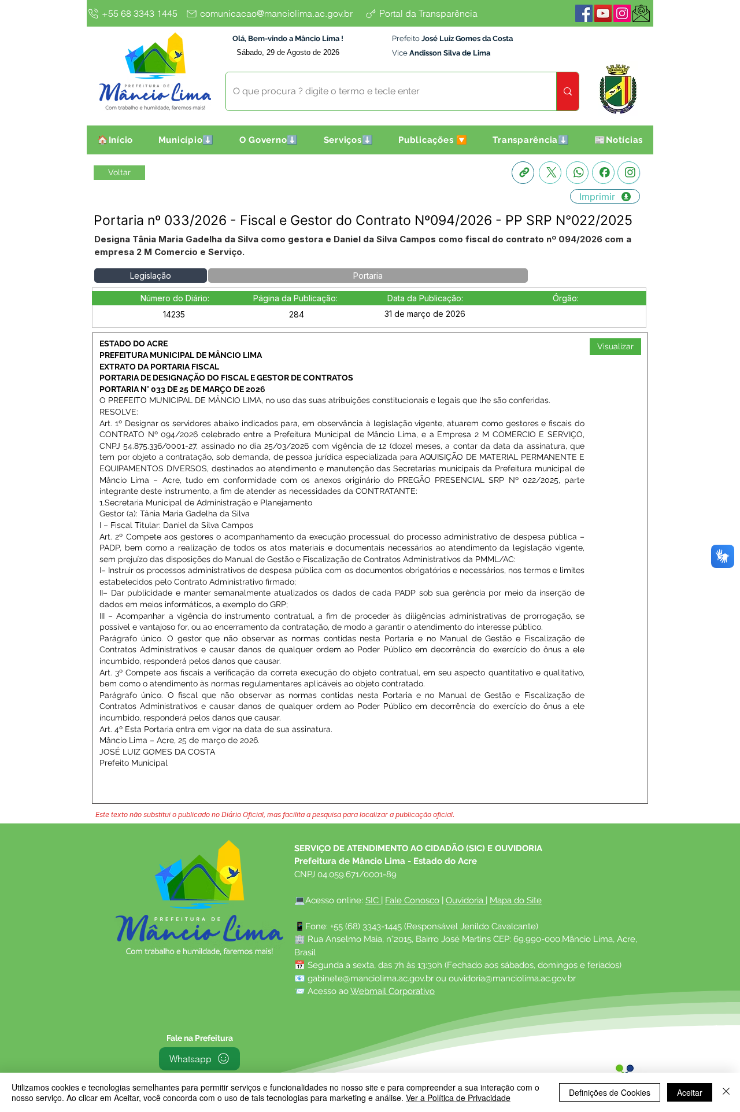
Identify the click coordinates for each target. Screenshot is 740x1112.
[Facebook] (584, 13)
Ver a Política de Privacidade (458, 1097)
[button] (186, 139)
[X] (550, 172)
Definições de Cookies (609, 1092)
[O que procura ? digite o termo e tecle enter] (567, 91)
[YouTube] (603, 13)
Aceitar (689, 1092)
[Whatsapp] (577, 172)
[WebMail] (641, 13)
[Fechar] (726, 1092)
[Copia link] (523, 172)
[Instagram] (622, 13)
